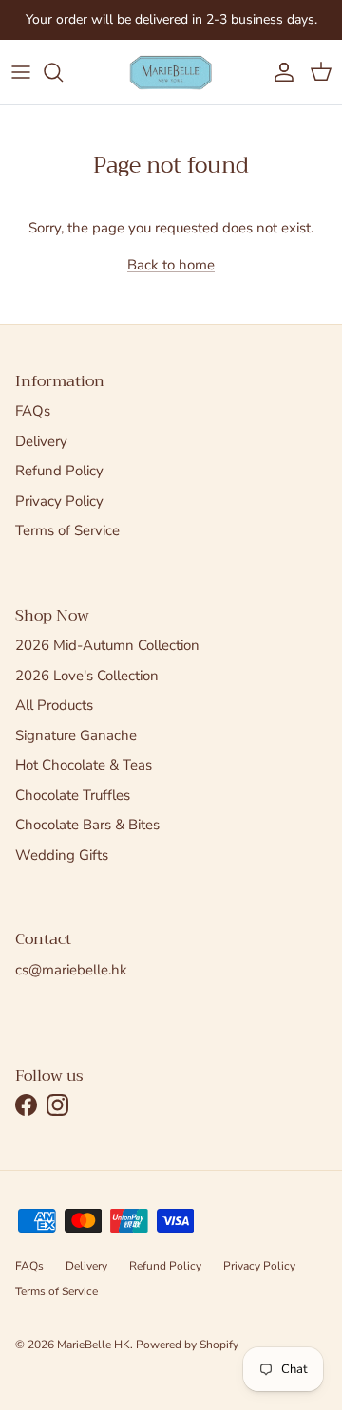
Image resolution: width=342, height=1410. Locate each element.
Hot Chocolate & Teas (83, 764)
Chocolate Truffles (72, 795)
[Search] (63, 72)
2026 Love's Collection (87, 675)
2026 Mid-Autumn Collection (107, 645)
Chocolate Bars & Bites (87, 824)
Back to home (171, 264)
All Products (54, 705)
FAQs (32, 410)
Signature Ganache (76, 735)
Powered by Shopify (187, 1344)
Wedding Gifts (61, 854)
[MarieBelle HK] (171, 72)
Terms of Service (67, 530)
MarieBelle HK (93, 1344)
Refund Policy (59, 470)
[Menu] (21, 72)
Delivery (41, 441)
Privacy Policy (59, 501)
